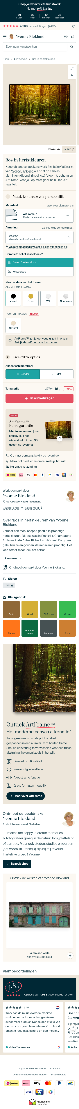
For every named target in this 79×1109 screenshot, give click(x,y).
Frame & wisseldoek (24, 262)
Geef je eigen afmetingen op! (38, 247)
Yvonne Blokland (30, 36)
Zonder (25, 374)
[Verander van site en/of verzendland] (73, 26)
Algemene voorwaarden (32, 1068)
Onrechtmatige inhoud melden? (30, 1074)
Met (59, 374)
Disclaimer (54, 1068)
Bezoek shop (11, 508)
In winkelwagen (42, 398)
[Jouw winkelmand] (72, 36)
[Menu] (4, 36)
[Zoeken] (71, 46)
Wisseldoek (19, 271)
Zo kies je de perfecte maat (57, 227)
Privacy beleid (58, 1074)
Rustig (9, 585)
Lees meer (32, 508)
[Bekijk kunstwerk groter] (72, 68)
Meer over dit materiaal (59, 205)
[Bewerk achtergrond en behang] (72, 75)
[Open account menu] (65, 36)
